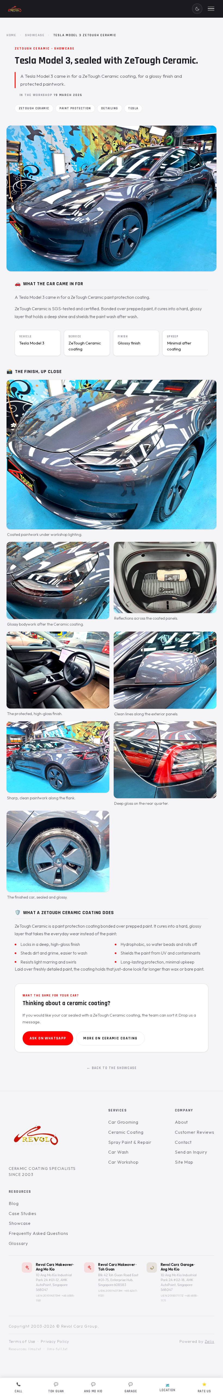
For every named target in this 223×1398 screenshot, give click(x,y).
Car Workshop (123, 1161)
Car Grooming (123, 1122)
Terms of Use (22, 1341)
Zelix (209, 1341)
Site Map (184, 1161)
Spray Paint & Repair (129, 1142)
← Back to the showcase (111, 1067)
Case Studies (22, 1213)
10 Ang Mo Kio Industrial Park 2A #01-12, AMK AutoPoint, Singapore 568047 (54, 1282)
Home (11, 35)
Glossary (18, 1243)
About (181, 1122)
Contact (183, 1142)
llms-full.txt (57, 1349)
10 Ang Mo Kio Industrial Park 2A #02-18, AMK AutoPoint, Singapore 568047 (179, 1282)
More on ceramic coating (110, 1038)
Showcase (35, 35)
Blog (14, 1203)
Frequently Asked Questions (38, 1233)
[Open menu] (211, 8)
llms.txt (34, 1349)
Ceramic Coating (126, 1132)
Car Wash (118, 1152)
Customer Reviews (194, 1132)
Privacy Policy (55, 1341)
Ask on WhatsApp (48, 1038)
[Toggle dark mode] (197, 9)
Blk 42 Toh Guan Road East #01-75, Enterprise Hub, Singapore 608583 (118, 1280)
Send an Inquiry (191, 1152)
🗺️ (167, 1387)
